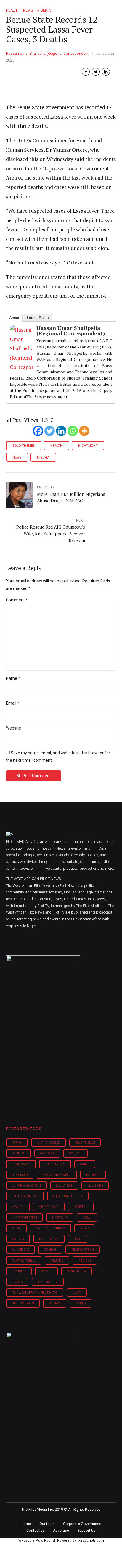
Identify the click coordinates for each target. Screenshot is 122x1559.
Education (64, 1185)
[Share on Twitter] (96, 72)
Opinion (50, 1249)
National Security (50, 1228)
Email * (12, 703)
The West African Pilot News (34, 1292)
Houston (81, 1206)
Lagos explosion (24, 1217)
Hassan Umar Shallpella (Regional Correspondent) (48, 53)
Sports (17, 1282)
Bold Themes (23, 446)
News (16, 457)
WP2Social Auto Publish (37, 1540)
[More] (84, 431)
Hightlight (88, 446)
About (14, 318)
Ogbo (77, 1239)
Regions (84, 1260)
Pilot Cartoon (82, 1249)
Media (16, 1228)
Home (26, 1523)
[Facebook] (38, 431)
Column (75, 1153)
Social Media (76, 1271)
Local (87, 1217)
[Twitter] (49, 431)
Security (19, 1271)
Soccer (46, 1271)
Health (56, 446)
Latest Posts (38, 318)
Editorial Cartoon (26, 1185)
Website (13, 728)
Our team (47, 1523)
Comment (17, 600)
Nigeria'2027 (48, 1239)
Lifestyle (59, 1217)
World (81, 1303)
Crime (84, 1164)
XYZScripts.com (91, 1540)
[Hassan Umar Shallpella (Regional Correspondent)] (21, 367)
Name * (13, 678)
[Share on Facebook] (86, 72)
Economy (93, 1174)
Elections (95, 1185)
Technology (47, 1282)
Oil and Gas (20, 1249)
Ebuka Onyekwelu (57, 1174)
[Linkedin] (61, 431)
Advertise (61, 1530)
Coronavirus (55, 1164)
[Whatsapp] (73, 431)
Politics (57, 1260)
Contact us (35, 1530)
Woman (54, 1303)
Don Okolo (20, 1174)
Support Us (86, 1530)
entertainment (25, 1196)
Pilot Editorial (24, 1260)
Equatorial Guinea (67, 1196)
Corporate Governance (82, 1523)
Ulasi (77, 1292)
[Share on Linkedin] (106, 72)
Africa (17, 1142)
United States (23, 1303)
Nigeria (43, 457)
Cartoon (47, 1153)
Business (18, 1153)
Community (21, 1164)
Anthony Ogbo (48, 1142)
